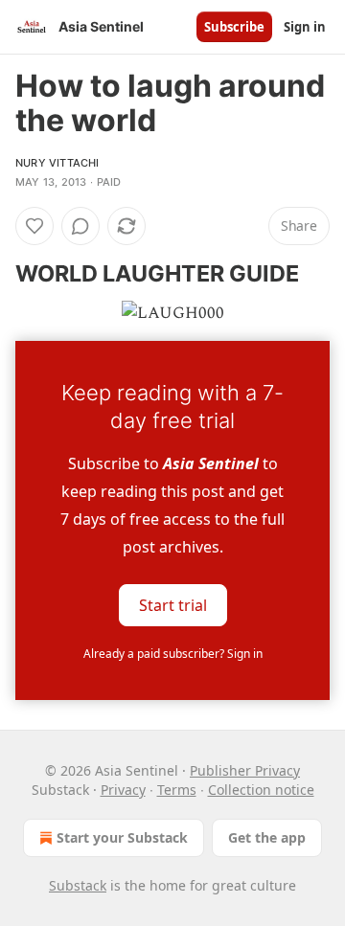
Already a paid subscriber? (173, 653)
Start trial (173, 604)
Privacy (123, 789)
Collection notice (261, 789)
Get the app (267, 837)
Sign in (305, 26)
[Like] (34, 226)
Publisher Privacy (245, 770)
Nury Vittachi (57, 162)
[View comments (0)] (80, 226)
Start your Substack (122, 837)
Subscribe (234, 26)
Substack (77, 885)
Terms (176, 789)
